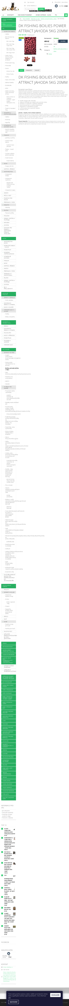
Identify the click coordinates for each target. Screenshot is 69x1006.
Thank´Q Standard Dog (10, 109)
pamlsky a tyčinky (10, 138)
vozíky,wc (7, 548)
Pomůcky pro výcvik (8, 198)
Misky (5, 163)
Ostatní (6, 225)
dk (54, 46)
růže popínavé (7, 693)
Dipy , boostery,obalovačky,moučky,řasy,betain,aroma (10, 373)
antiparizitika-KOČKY (8, 242)
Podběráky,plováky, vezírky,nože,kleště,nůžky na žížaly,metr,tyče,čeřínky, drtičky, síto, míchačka (10, 420)
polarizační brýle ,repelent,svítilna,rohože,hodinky (10, 568)
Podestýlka (7, 338)
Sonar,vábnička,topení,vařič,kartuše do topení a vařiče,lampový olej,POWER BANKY (10, 514)
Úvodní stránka (3, 15)
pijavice (7, 381)
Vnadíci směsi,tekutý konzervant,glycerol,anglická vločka (10, 357)
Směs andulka (9, 300)
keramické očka (9, 572)
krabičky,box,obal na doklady (10, 545)
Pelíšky (6, 210)
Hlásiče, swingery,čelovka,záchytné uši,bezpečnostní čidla (10, 490)
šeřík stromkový (8, 690)
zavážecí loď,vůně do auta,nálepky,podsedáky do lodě (11, 397)
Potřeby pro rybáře (8, 387)
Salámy (7, 117)
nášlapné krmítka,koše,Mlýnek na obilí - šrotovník (10, 636)
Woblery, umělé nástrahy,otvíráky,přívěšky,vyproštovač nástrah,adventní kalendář (10, 502)
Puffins (7, 77)
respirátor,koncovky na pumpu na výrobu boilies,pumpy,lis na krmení (11, 463)
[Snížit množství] (57, 42)
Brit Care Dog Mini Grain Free (11, 49)
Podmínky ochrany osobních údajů (7, 815)
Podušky (6, 216)
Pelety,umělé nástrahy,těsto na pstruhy (10, 364)
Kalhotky (7, 207)
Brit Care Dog (10, 41)
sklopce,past (8, 631)
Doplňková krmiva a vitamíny (9, 303)
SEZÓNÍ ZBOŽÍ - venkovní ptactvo (8, 650)
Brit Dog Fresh (11, 52)
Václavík (7, 384)
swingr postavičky (9, 495)
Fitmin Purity (10, 74)
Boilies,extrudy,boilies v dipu (10, 368)
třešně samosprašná (7, 773)
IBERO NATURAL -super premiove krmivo (10, 92)
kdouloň (5, 741)
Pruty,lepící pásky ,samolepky (10, 391)
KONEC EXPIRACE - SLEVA (43, 15)
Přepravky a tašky (9, 202)
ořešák (5, 750)
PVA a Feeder (9, 485)
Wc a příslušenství (8, 288)
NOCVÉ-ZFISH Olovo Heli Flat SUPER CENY (11, 480)
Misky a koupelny (10, 317)
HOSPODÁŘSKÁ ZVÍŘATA (7, 586)
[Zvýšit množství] (57, 40)
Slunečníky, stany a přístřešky (10, 427)
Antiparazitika (8, 171)
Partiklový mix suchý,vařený (9, 377)
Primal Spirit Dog (9, 63)
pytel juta (6, 794)
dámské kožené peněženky (9, 666)
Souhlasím (55, 995)
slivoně (5, 753)
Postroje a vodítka (7, 341)
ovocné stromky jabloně (8, 712)
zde (9, 998)
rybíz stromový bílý (7, 707)
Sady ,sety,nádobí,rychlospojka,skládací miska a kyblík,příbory (10, 531)
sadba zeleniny (7, 784)
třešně (5, 777)
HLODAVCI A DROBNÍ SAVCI (7, 322)
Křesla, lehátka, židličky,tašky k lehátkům (9, 433)
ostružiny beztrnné (6, 760)
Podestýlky (7, 250)
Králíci (6, 616)
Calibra (7, 34)
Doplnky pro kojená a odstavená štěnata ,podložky (8, 230)
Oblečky (6, 205)
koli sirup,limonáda (7, 24)
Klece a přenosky (9, 335)
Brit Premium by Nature (9, 37)
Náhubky (6, 222)
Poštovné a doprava (7, 818)
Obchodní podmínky (25, 15)
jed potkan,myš (7, 682)
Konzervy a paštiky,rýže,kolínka (10, 113)
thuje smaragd (7, 787)
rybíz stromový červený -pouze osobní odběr (7, 698)
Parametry (29, 70)
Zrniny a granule (9, 297)
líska (4, 720)
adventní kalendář (9, 507)
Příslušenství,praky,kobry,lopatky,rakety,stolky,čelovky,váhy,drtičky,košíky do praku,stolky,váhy (10, 537)
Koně (5, 621)
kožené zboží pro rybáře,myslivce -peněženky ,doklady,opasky (8, 660)
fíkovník (5, 724)
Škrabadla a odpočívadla (8, 274)
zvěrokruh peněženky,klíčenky (10, 670)
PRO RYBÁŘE (6, 349)
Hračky (6, 193)
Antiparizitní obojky (8, 174)
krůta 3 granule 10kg (11, 602)
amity (6, 105)
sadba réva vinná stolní (8, 686)
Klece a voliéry (9, 307)
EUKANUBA (8, 85)
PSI (56, 15)
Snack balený (10, 160)
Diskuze (37, 70)
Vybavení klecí (8, 345)
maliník (5, 765)
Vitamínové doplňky (7, 257)
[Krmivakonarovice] (11, 6)
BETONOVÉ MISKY (8, 646)
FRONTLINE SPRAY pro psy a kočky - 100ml (10, 185)
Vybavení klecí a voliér (9, 310)
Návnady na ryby (9, 352)
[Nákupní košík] (8, 953)
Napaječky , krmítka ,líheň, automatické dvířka (9, 611)
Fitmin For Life (10, 71)
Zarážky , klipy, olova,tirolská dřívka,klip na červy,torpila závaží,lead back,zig (9, 472)
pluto (6, 88)
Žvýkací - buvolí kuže (9, 150)
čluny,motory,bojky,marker (11, 414)
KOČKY (4, 238)
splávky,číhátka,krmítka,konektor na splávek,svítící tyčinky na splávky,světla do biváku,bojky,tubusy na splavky (10, 555)
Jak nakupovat (6, 810)
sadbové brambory (9, 654)
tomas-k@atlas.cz (8, 967)
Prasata (6, 589)
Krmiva (6, 326)
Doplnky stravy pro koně (9, 625)
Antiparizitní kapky (10, 190)
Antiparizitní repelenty (8, 179)
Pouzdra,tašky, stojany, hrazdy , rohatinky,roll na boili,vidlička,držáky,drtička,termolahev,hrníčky (10, 409)
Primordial (8, 65)
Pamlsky (6, 135)
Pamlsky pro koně (10, 628)
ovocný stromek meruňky (8, 728)
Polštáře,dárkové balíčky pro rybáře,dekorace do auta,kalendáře (9, 577)
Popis (21, 70)
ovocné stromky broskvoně (8, 732)
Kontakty (10, 15)
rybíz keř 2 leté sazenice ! (7, 768)
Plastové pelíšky (9, 213)
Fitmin (7, 68)
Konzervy (7, 119)
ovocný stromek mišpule (8, 737)
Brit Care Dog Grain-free (10, 44)
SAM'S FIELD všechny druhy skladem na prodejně (9, 58)
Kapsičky (7, 122)
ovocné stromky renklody (8, 716)
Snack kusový (9, 158)
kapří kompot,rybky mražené (9, 563)
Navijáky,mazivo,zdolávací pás (10, 403)
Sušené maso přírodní (10, 145)
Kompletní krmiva (9, 31)
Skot (5, 619)
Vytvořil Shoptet (64, 1002)
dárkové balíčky (9, 82)
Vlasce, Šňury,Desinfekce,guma (10, 437)
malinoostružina (8, 757)
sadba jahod (6, 780)
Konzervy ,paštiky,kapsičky (9, 253)
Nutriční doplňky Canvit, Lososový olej (9, 131)
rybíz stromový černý (7, 703)
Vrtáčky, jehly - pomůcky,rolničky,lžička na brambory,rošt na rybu (10, 455)
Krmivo (7, 599)
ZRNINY (5, 643)
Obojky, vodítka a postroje (9, 219)
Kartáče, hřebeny (9, 169)
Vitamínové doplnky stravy (9, 595)
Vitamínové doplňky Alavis (8, 126)
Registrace (65, 2)
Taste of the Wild (10, 80)
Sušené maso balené (9, 141)
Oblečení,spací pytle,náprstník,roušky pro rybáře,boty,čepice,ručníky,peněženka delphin (10, 523)
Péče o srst (7, 195)
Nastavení (13, 1002)
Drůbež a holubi (9, 592)
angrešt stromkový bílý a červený (8, 746)
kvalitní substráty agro (8, 798)
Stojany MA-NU (9, 166)
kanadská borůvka (8, 791)
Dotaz (50, 54)
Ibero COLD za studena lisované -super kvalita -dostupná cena (11, 99)
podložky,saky (10, 541)
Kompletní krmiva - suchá (9, 246)
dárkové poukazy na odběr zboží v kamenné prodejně (8, 677)
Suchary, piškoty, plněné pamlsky (9, 154)
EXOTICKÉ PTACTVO (5, 294)
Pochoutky (7, 333)
